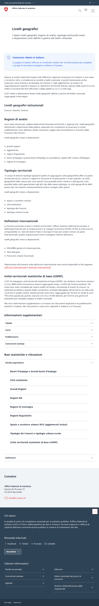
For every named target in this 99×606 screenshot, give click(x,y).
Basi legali (7, 602)
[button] (95, 511)
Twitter (25, 543)
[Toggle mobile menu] (93, 10)
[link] (49, 372)
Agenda (8, 583)
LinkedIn (51, 543)
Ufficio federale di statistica (23, 8)
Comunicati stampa (14, 576)
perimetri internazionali (40, 267)
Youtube (38, 543)
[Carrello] (86, 9)
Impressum (17, 602)
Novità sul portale (13, 569)
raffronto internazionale (15, 267)
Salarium (58, 569)
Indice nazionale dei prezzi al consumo (67, 577)
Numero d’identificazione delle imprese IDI (68, 587)
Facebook (11, 543)
